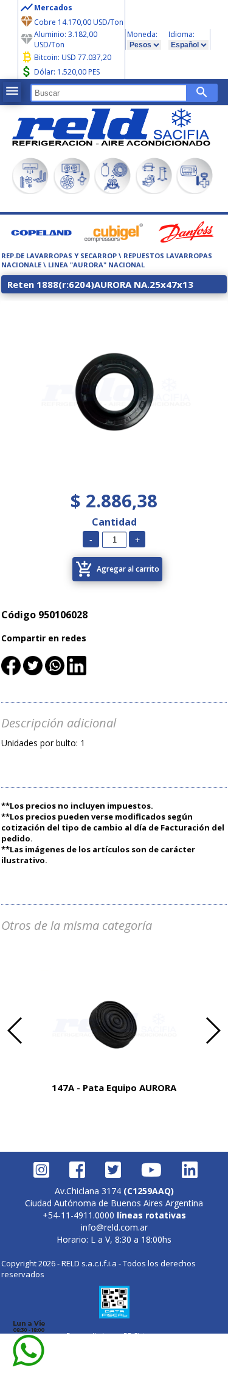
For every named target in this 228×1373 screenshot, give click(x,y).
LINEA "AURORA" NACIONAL (96, 264)
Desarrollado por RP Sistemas (114, 1335)
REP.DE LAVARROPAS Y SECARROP (59, 255)
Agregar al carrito (117, 569)
